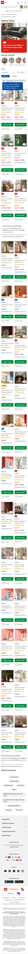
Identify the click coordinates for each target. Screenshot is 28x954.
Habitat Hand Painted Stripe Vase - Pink (20, 389)
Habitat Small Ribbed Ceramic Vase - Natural (20, 346)
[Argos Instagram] (22, 871)
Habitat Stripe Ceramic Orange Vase (20, 305)
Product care (6, 827)
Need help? (6, 819)
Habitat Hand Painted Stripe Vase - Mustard (6, 259)
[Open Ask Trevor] (25, 6)
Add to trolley (7, 124)
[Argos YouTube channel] (5, 871)
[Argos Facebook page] (9, 871)
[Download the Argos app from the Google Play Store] (19, 882)
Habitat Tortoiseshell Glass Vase (6, 199)
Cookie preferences (19, 899)
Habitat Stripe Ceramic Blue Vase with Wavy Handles (20, 607)
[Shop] (6, 2)
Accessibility (6, 897)
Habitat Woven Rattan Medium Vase (7, 434)
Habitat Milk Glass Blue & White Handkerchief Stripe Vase (7, 391)
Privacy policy (21, 897)
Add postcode (9, 80)
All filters (22, 72)
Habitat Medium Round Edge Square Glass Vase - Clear (7, 109)
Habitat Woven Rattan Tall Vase (7, 305)
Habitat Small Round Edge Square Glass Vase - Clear (20, 109)
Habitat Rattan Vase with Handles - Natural (7, 520)
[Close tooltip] (21, 84)
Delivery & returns (8, 823)
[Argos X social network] (14, 871)
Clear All (14, 76)
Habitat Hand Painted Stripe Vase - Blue (20, 522)
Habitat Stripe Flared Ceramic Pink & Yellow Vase (7, 647)
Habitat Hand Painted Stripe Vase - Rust (20, 261)
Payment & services (8, 831)
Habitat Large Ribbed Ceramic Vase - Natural (20, 199)
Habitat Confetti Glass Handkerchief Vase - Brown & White (20, 733)
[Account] (18, 2)
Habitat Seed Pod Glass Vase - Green (7, 344)
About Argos (6, 835)
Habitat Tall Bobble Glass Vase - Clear (19, 565)
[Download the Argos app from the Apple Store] (9, 882)
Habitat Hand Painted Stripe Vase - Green (6, 690)
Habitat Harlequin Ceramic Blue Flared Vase (6, 607)
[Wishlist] (22, 2)
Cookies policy (8, 899)
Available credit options (6, 119)
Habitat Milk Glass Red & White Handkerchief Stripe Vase (20, 433)
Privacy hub (14, 897)
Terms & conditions (14, 902)
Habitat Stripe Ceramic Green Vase (20, 154)
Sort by (3, 69)
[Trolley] (25, 2)
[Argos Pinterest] (18, 871)
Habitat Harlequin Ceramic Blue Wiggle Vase (6, 475)
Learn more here (14, 847)
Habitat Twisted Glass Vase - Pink (7, 565)
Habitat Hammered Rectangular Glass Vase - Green (19, 688)
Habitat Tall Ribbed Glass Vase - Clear (6, 154)
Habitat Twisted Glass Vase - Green (7, 733)
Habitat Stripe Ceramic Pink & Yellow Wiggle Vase (20, 647)
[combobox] (10, 6)
